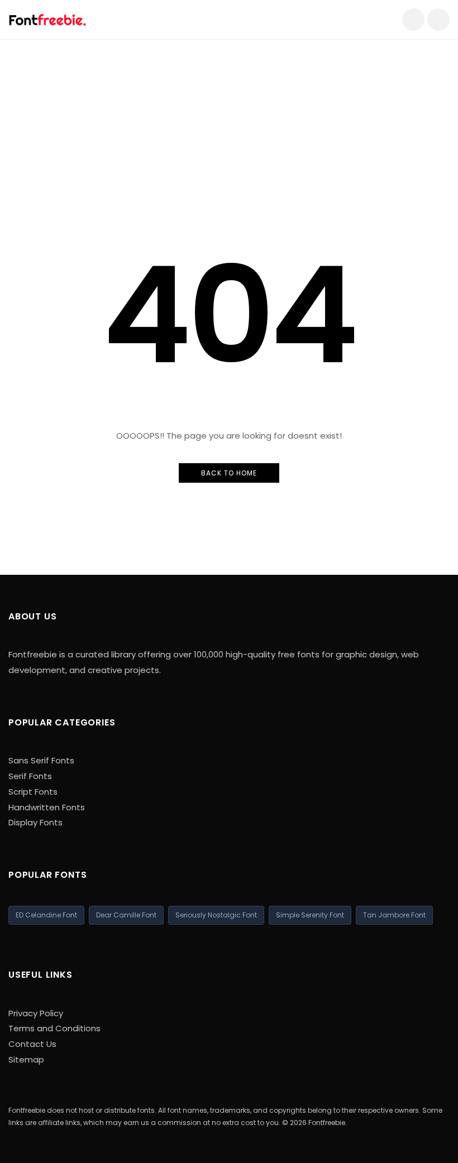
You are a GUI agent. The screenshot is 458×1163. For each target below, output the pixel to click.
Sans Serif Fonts (41, 760)
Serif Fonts (30, 776)
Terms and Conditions (54, 1028)
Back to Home (229, 473)
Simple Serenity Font (310, 915)
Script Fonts (33, 791)
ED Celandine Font (46, 915)
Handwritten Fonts (46, 807)
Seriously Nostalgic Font (216, 915)
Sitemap (26, 1059)
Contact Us (32, 1044)
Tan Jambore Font (394, 915)
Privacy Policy (35, 1013)
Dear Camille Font (126, 915)
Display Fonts (35, 822)
